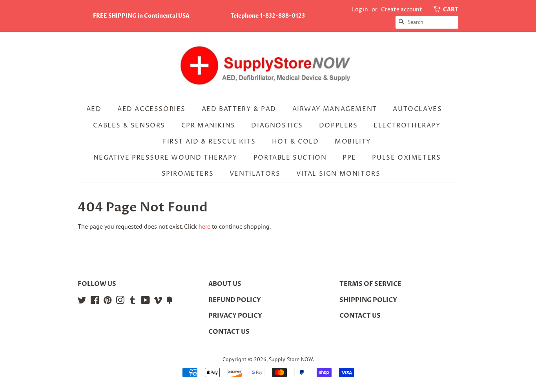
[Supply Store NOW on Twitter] (82, 301)
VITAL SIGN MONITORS (338, 173)
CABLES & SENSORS (129, 125)
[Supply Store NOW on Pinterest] (107, 301)
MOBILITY (353, 141)
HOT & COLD (295, 141)
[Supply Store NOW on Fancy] (169, 301)
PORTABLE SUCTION (290, 157)
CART (450, 9)
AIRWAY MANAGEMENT (334, 109)
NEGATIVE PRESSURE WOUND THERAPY (165, 157)
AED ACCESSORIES (151, 109)
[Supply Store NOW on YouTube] (145, 301)
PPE (349, 157)
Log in (360, 9)
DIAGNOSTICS (277, 125)
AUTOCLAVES (417, 109)
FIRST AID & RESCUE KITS (209, 141)
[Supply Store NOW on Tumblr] (132, 301)
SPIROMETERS (188, 173)
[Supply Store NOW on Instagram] (120, 301)
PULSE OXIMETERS (406, 157)
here (204, 226)
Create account (401, 9)
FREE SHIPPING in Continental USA (141, 16)
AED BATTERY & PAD (239, 109)
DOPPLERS (338, 125)
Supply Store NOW (291, 359)
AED (94, 109)
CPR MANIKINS (208, 125)
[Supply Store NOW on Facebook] (94, 301)
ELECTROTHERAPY (407, 125)
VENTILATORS (255, 173)
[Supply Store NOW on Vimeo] (158, 301)
